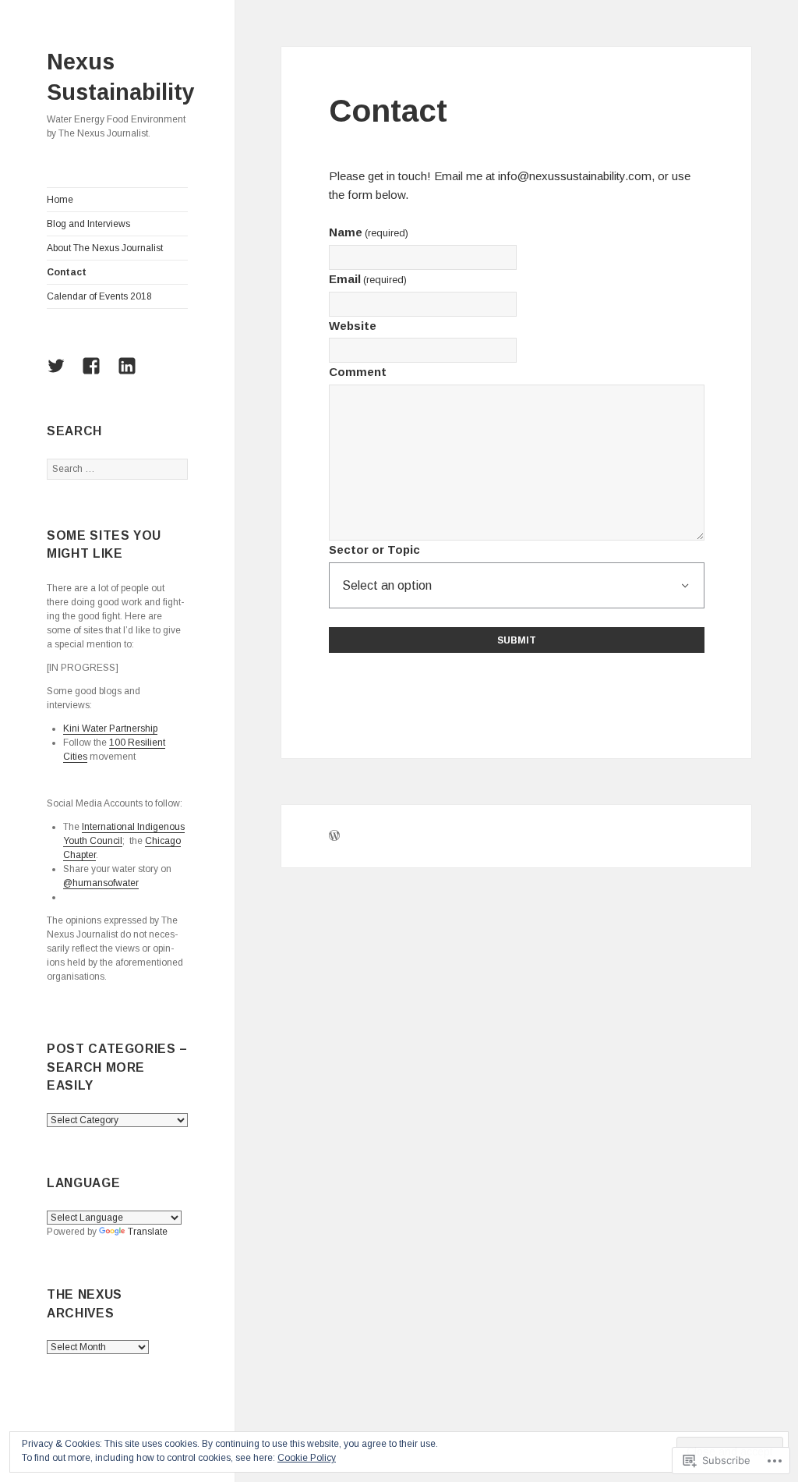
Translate (148, 1231)
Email (368, 278)
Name (368, 232)
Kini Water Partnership (110, 728)
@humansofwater (101, 883)
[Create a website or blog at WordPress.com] (334, 837)
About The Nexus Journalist (105, 248)
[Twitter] (61, 375)
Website (352, 325)
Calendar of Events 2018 (99, 296)
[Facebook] (96, 375)
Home (60, 199)
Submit (516, 640)
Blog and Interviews (88, 223)
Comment (358, 371)
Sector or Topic (374, 549)
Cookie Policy (306, 1457)
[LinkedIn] (132, 375)
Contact (67, 272)
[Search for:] (117, 468)
